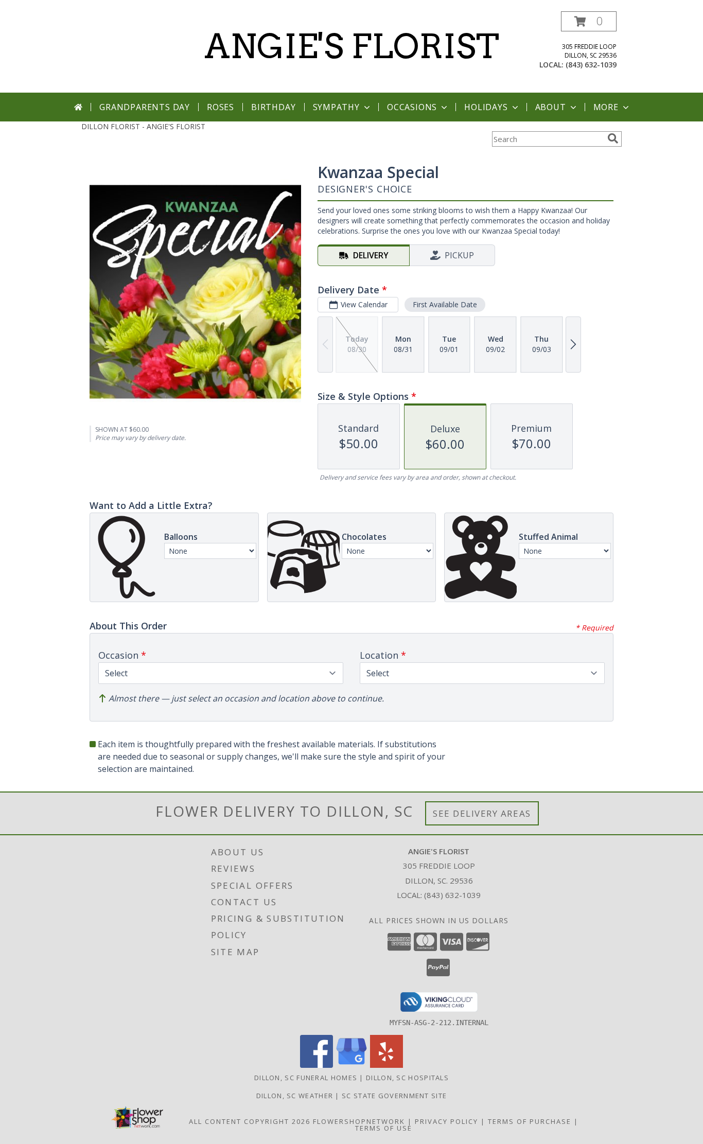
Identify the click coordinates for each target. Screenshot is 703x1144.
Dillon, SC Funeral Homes (305, 1077)
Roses (220, 107)
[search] (613, 138)
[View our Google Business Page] (351, 1065)
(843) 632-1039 (591, 64)
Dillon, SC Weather (294, 1095)
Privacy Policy (446, 1121)
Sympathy (336, 107)
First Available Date (445, 304)
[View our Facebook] (316, 1065)
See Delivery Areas (482, 813)
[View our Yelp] (386, 1065)
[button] (589, 21)
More (606, 107)
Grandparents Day (144, 107)
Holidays (485, 107)
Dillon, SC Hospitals (407, 1077)
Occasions (412, 107)
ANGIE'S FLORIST (351, 46)
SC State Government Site (394, 1095)
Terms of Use (383, 1128)
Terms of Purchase (529, 1121)
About (550, 107)
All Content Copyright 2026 (249, 1121)
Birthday (273, 107)
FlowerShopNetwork (359, 1121)
